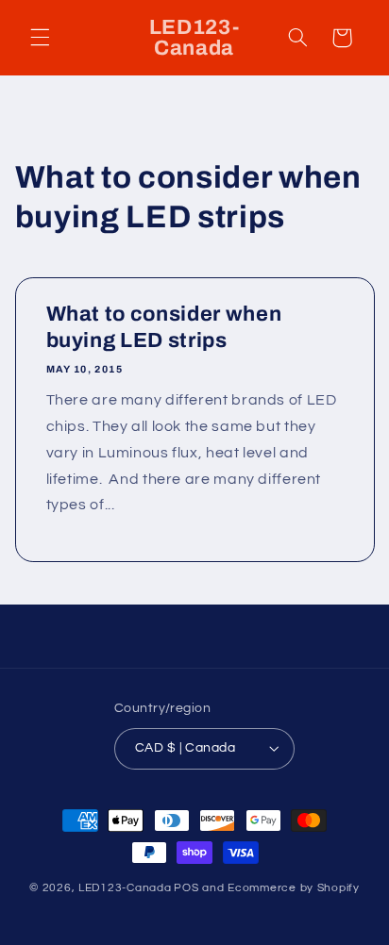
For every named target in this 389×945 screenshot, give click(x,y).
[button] (39, 37)
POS (186, 888)
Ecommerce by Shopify (294, 888)
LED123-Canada (125, 888)
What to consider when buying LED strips (163, 327)
